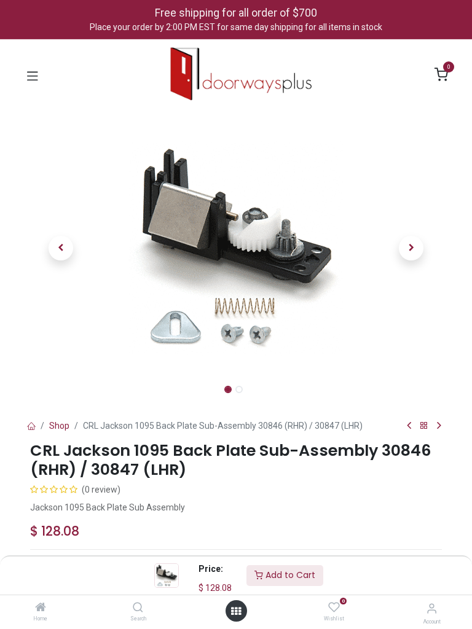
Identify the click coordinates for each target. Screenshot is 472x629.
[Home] (40, 608)
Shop (59, 426)
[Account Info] (432, 608)
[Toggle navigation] (32, 75)
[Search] (138, 608)
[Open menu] (236, 611)
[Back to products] (424, 426)
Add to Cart (289, 575)
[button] (61, 248)
